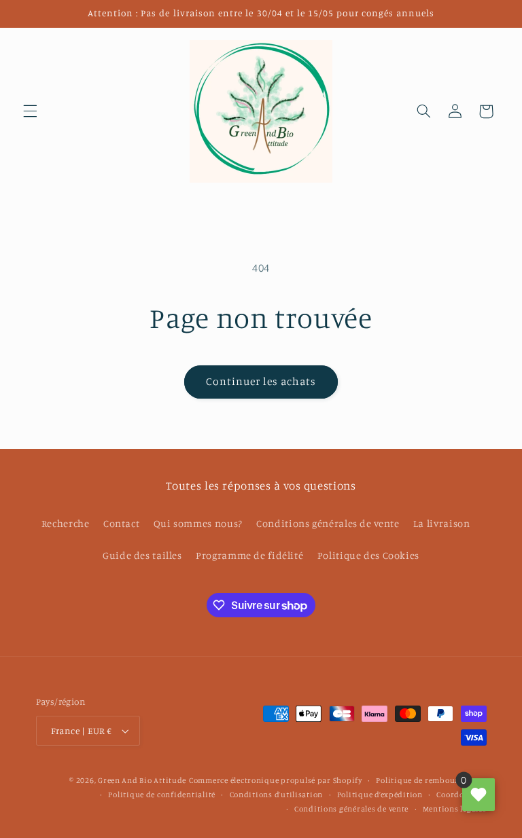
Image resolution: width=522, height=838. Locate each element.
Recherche (65, 523)
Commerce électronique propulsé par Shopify (275, 780)
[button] (30, 111)
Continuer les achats (261, 381)
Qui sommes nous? (198, 523)
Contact (121, 523)
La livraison (441, 523)
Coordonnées (461, 794)
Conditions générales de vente (327, 523)
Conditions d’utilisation (277, 794)
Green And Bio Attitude (142, 780)
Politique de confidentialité (161, 794)
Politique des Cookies (368, 555)
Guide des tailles (142, 555)
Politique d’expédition (380, 794)
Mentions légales (455, 809)
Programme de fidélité (249, 555)
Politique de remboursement (431, 780)
